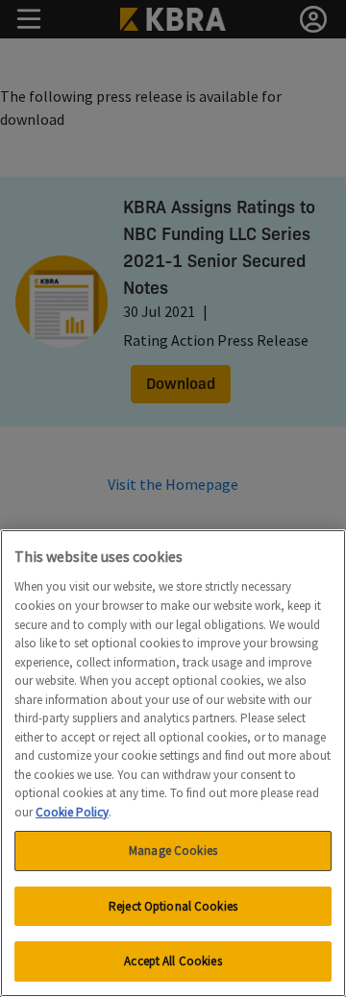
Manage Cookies (173, 850)
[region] (173, 763)
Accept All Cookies (172, 961)
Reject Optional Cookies (173, 906)
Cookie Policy (72, 812)
